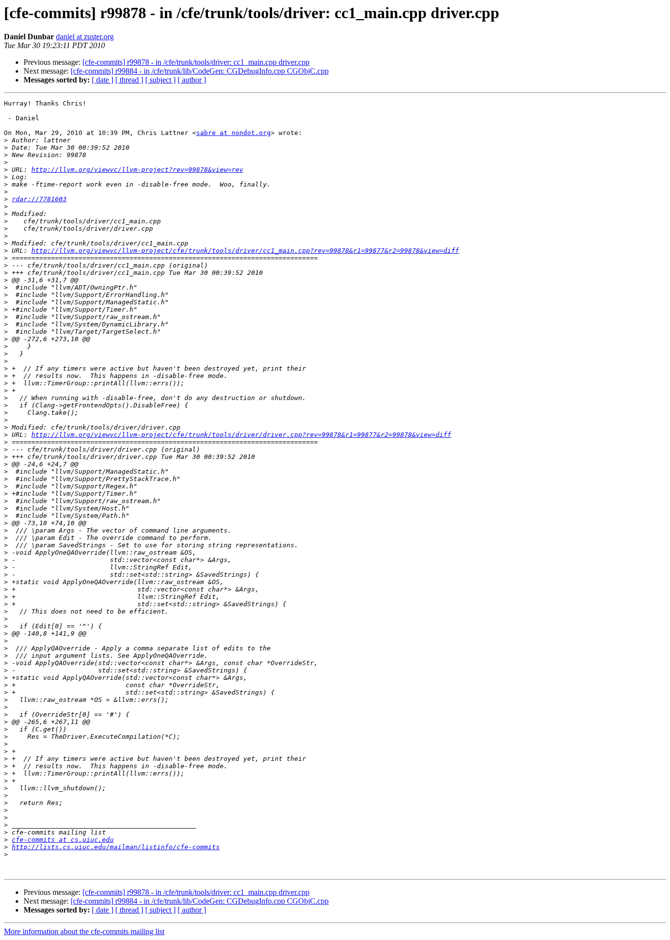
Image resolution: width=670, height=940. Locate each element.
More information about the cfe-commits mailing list (84, 931)
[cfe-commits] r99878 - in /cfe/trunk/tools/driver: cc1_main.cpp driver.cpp (195, 62)
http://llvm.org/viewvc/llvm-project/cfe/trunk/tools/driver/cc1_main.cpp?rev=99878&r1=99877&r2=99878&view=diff (245, 250)
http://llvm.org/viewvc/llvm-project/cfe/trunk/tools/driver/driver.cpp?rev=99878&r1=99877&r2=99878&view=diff (241, 434)
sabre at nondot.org (233, 132)
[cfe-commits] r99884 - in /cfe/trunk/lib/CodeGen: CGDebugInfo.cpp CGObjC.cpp (200, 71)
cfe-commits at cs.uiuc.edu (63, 839)
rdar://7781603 (39, 199)
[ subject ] (160, 80)
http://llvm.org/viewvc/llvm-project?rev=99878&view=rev (137, 169)
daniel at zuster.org (85, 36)
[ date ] (102, 80)
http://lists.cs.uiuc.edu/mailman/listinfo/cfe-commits (116, 847)
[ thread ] (129, 80)
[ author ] (192, 80)
